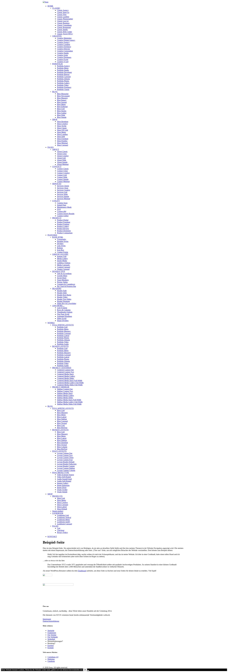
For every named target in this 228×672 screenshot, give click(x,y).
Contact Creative (63, 173)
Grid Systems (62, 308)
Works (51, 323)
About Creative (63, 156)
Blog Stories (61, 111)
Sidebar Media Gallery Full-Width (70, 402)
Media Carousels (63, 265)
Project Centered (61, 368)
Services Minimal (63, 199)
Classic (56, 8)
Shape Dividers (63, 321)
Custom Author (63, 216)
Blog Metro (61, 104)
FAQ (59, 209)
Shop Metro (61, 132)
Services (56, 184)
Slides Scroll (61, 318)
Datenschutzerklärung (51, 621)
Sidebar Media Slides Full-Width (69, 404)
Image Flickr (61, 488)
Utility (56, 201)
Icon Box (60, 250)
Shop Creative (62, 124)
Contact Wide (62, 177)
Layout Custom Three (65, 458)
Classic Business (63, 23)
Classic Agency (63, 10)
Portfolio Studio (63, 70)
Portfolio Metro (63, 68)
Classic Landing (63, 17)
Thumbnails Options (64, 312)
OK (85, 670)
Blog (55, 92)
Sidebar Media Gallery (65, 395)
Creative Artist (62, 55)
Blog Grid (61, 109)
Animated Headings (64, 316)
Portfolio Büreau (63, 74)
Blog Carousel (62, 421)
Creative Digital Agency (66, 40)
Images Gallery (62, 483)
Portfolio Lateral (63, 336)
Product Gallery (63, 226)
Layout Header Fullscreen (66, 464)
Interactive (58, 271)
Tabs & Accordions (64, 274)
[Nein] (88, 670)
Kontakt (51, 648)
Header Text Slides (64, 299)
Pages (51, 147)
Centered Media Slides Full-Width (70, 385)
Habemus (51, 659)
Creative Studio (63, 53)
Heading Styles (62, 241)
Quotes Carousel (63, 269)
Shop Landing (62, 134)
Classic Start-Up (63, 12)
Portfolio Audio (63, 344)
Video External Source (65, 475)
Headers (56, 288)
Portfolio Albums (63, 79)
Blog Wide (61, 115)
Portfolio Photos (63, 81)
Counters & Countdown (66, 284)
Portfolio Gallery (63, 83)
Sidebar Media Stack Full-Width (69, 400)
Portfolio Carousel (64, 77)
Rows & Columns (64, 310)
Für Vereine (52, 635)
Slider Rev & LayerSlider (66, 303)
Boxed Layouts (60, 346)
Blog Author (61, 113)
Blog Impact (61, 100)
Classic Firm (61, 15)
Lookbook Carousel (64, 524)
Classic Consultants (64, 25)
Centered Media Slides (65, 378)
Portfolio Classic (63, 89)
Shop (54, 119)
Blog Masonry (62, 98)
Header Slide (62, 293)
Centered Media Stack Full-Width (69, 381)
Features (52, 235)
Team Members (63, 280)
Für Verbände (53, 637)
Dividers (60, 244)
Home (50, 6)
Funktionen (52, 633)
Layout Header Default (65, 462)
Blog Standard (62, 443)
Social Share (61, 278)
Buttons (60, 248)
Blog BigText (62, 428)
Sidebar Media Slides (65, 398)
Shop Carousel (62, 145)
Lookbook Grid (63, 515)
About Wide (61, 160)
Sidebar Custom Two (65, 391)
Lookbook (57, 513)
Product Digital (62, 220)
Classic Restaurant (64, 27)
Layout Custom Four (65, 460)
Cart (58, 528)
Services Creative (63, 190)
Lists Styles (61, 246)
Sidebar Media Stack (65, 393)
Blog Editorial (62, 107)
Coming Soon (62, 203)
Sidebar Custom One (65, 389)
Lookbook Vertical (64, 517)
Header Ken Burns (64, 295)
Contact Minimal (63, 181)
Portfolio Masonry (64, 331)
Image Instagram (63, 485)
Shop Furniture (62, 139)
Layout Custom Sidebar (66, 468)
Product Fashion (63, 224)
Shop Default (62, 509)
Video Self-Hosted (64, 477)
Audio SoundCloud (64, 479)
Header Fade (62, 291)
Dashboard (82, 571)
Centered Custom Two (65, 372)
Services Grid (62, 192)
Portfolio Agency (63, 66)
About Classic (62, 152)
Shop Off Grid (62, 130)
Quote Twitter (62, 490)
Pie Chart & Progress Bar (66, 286)
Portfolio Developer (64, 72)
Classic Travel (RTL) (65, 34)
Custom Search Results (65, 214)
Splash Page (61, 205)
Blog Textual (62, 423)
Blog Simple (61, 117)
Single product (57, 511)
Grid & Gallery (60, 254)
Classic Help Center (64, 32)
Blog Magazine (63, 94)
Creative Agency (63, 42)
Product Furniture (63, 222)
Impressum (47, 619)
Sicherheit (51, 639)
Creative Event (62, 59)
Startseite (51, 631)
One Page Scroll (63, 314)
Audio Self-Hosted (64, 481)
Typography (61, 239)
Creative (57, 36)
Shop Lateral (62, 507)
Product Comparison (64, 233)
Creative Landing (63, 45)
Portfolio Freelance (64, 87)
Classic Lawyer (63, 21)
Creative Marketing (64, 38)
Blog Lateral (61, 417)
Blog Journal (62, 102)
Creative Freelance (64, 47)
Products (57, 496)
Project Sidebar (60, 387)
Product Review (63, 229)
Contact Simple (63, 179)
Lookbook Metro (63, 520)
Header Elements (63, 301)
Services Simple (63, 196)
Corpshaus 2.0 (53, 657)
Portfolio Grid (62, 327)
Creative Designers (64, 57)
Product (56, 218)
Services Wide (62, 194)
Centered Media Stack (65, 374)
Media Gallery (62, 259)
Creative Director (63, 49)
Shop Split (61, 137)
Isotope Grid (61, 256)
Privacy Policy (62, 532)
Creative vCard (62, 62)
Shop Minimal (62, 143)
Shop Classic (62, 128)
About (55, 149)
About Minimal (63, 164)
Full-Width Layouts (63, 325)
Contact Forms (62, 252)
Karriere (51, 646)
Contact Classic (63, 169)
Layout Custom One (64, 453)
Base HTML (57, 237)
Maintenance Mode (64, 207)
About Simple (62, 162)
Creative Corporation (65, 51)
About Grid (61, 158)
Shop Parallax (62, 141)
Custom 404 (61, 211)
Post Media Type (60, 473)
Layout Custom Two (65, 455)
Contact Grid (62, 175)
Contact (56, 167)
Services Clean (62, 188)
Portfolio (57, 64)
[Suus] (114, 2)
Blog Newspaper (63, 96)
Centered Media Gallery (66, 376)
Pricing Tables (62, 282)
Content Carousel (63, 267)
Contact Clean (62, 171)
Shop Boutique (62, 122)
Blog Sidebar (62, 419)
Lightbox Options (63, 263)
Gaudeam (51, 661)
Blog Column (62, 447)
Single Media (62, 261)
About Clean (62, 154)
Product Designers (64, 231)
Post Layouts (59, 451)
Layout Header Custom (66, 466)
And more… (58, 306)
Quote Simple (62, 492)
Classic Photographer (65, 19)
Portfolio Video (63, 85)
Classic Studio (62, 30)
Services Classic (63, 186)
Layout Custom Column (66, 470)
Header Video (62, 297)
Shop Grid (61, 498)
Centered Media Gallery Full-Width (70, 383)
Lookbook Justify (63, 522)
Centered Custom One (65, 370)
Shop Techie (61, 126)
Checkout (60, 530)
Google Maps (62, 276)
